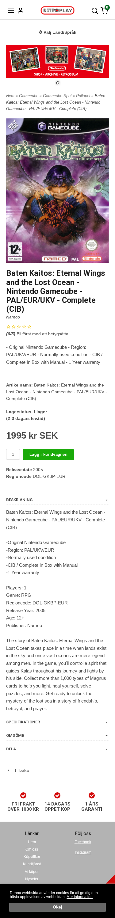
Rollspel (83, 95)
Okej (57, 907)
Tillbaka (19, 770)
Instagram (83, 852)
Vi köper (32, 872)
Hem (10, 95)
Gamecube (29, 95)
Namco (13, 316)
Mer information (80, 897)
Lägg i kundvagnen (48, 454)
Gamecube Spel (58, 95)
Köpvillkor (32, 857)
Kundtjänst (32, 864)
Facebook (83, 842)
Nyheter (31, 879)
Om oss (31, 849)
